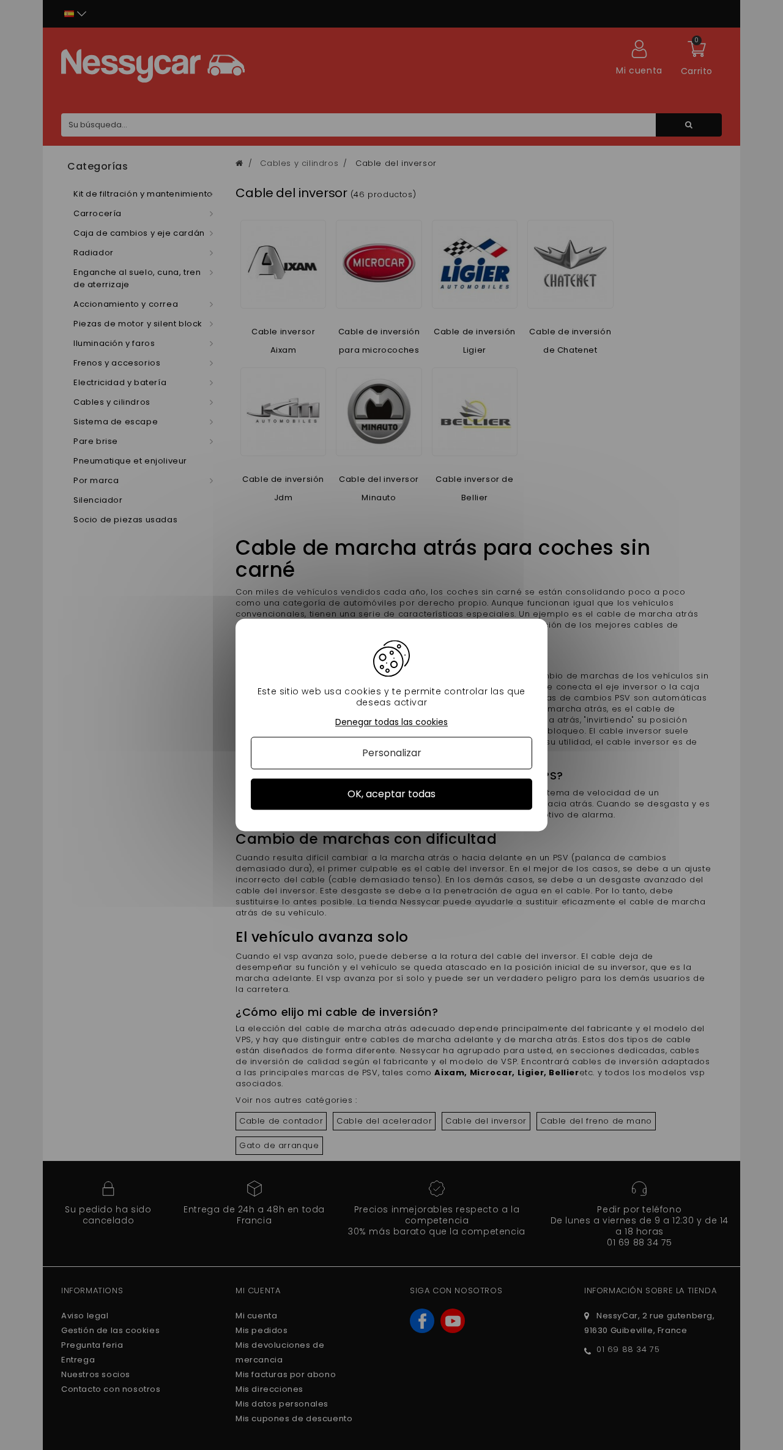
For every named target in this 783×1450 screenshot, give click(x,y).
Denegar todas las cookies (391, 722)
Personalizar (391, 753)
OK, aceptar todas (391, 794)
